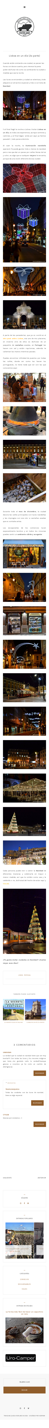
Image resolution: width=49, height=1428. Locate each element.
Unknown (7, 1052)
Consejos (24, 1279)
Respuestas (11, 1083)
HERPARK (42, 1416)
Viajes (24, 1289)
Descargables (24, 1284)
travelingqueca (12, 1089)
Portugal (27, 975)
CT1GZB (6, 1115)
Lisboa (20, 975)
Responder (39, 1073)
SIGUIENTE (7, 1178)
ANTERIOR (42, 1178)
